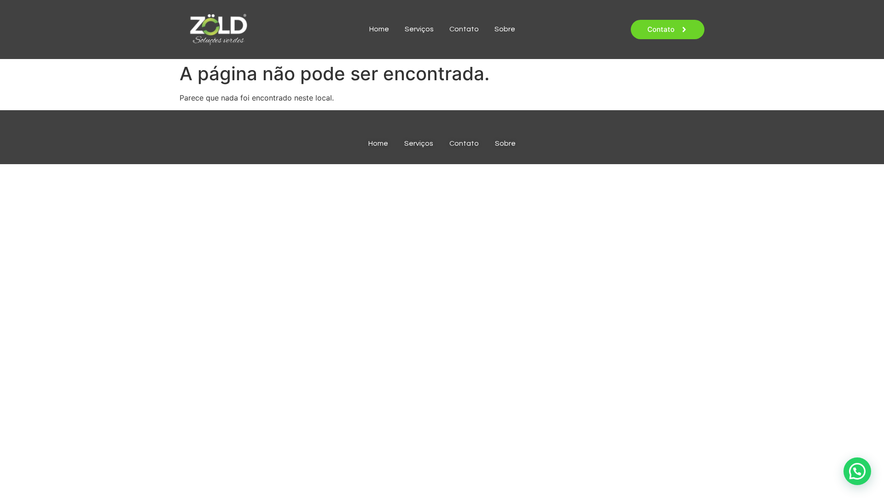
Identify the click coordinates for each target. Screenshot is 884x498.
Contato (464, 29)
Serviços (419, 29)
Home (379, 29)
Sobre (504, 29)
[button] (857, 471)
